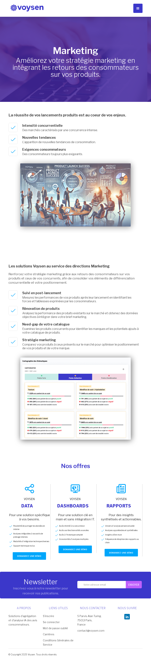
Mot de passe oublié (55, 628)
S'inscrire (48, 616)
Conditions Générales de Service (58, 642)
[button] (138, 8)
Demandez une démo (29, 556)
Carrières (48, 634)
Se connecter (51, 622)
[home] (26, 8)
